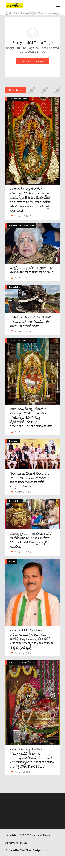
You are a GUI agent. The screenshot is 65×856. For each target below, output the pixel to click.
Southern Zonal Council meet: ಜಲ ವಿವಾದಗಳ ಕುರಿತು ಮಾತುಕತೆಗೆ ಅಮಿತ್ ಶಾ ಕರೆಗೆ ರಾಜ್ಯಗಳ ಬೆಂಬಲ (29, 479)
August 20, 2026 (22, 771)
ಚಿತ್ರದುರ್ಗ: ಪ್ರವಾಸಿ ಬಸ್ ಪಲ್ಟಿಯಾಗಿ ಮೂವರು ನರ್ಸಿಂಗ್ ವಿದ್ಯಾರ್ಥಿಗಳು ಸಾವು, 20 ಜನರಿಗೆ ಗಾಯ (30, 321)
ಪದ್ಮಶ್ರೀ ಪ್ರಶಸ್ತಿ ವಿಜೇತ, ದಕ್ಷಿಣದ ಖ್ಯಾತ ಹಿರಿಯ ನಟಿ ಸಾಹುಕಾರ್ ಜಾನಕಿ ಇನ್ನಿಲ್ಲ (32, 270)
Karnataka (14, 286)
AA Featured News (18, 98)
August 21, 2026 (22, 277)
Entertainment (16, 225)
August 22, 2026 (22, 216)
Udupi (32, 340)
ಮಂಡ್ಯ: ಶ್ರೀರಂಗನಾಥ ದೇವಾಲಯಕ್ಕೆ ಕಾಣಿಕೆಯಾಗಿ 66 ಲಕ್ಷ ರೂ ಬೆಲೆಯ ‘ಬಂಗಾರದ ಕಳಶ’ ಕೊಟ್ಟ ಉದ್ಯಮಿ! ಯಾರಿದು (31, 540)
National (30, 225)
